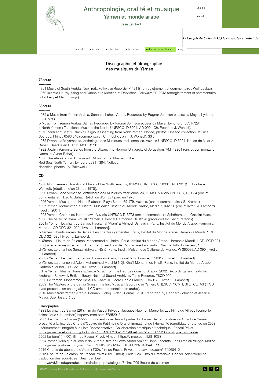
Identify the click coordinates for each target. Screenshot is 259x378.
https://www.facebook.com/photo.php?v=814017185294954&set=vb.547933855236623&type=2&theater (118, 332)
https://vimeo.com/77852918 (99, 315)
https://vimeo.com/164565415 (157, 349)
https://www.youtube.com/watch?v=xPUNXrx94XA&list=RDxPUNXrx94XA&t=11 (99, 345)
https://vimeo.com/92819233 (140, 336)
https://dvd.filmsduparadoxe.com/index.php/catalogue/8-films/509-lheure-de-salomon (104, 362)
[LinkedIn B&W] (205, 369)
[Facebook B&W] (211, 369)
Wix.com (116, 369)
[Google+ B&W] (217, 369)
